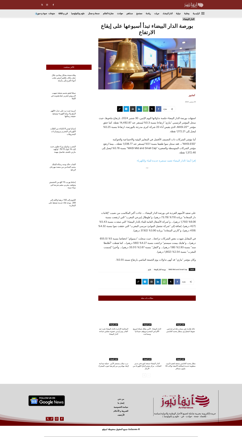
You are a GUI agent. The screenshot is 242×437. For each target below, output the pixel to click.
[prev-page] (149, 375)
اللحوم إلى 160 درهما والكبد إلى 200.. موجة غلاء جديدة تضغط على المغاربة (62, 203)
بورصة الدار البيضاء (160, 269)
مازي (149, 269)
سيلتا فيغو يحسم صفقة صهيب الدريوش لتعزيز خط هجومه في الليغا (63, 96)
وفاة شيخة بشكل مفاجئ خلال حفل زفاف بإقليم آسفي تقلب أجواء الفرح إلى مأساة (64, 78)
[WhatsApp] (145, 109)
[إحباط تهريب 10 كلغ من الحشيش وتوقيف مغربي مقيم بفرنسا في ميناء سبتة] (85, 187)
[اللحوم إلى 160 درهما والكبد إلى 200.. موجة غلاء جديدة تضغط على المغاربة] (85, 205)
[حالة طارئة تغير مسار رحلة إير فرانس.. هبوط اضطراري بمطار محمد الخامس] (180, 315)
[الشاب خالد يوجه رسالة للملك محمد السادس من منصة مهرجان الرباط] (85, 169)
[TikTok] (51, 419)
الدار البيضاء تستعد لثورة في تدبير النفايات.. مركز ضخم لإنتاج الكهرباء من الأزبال (147, 366)
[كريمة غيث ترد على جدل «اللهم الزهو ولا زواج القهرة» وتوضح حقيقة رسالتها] (85, 116)
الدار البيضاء (188, 19)
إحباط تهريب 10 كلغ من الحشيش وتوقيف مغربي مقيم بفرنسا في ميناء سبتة (62, 185)
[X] (42, 4)
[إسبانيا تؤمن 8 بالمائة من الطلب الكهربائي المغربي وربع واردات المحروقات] (85, 133)
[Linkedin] (139, 109)
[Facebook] (53, 4)
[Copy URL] (120, 109)
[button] (36, 14)
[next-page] (144, 375)
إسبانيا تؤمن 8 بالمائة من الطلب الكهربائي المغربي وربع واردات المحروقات (63, 131)
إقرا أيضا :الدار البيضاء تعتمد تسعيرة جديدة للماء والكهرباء (166, 160)
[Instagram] (47, 4)
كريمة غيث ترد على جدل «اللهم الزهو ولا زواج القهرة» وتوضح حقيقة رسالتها (63, 113)
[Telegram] (126, 109)
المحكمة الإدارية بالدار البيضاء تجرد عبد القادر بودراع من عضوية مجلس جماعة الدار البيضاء (113, 331)
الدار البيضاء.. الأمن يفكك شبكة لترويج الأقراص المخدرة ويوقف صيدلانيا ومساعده (147, 331)
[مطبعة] (133, 109)
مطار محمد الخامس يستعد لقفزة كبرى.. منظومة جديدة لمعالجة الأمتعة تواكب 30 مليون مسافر (180, 366)
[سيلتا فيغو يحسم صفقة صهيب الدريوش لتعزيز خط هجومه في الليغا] (85, 98)
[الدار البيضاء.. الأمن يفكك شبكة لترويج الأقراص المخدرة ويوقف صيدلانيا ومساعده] (147, 315)
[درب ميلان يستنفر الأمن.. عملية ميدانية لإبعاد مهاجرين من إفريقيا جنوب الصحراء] (113, 349)
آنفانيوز (192, 95)
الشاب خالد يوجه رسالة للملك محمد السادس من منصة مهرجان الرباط (63, 167)
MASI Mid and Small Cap (178, 269)
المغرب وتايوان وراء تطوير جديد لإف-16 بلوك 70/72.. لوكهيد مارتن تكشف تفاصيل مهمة (63, 149)
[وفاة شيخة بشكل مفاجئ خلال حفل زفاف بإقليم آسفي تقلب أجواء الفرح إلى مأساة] (85, 80)
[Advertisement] (69, 40)
